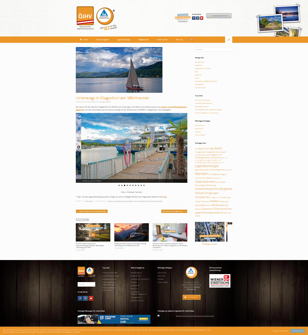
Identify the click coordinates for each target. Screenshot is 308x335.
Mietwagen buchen (202, 106)
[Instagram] (197, 18)
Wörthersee (158, 201)
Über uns (179, 40)
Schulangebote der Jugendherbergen (208, 110)
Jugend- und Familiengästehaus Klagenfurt (121, 201)
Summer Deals (200, 88)
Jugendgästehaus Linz (218, 162)
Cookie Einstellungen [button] (280, 331)
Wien (209, 205)
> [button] (184, 147)
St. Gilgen (212, 197)
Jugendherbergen (124, 40)
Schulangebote (223, 189)
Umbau (228, 197)
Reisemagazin (200, 185)
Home (86, 40)
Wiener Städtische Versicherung (206, 113)
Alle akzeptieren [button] (298, 331)
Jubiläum (198, 75)
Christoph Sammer (105, 102)
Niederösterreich (216, 178)
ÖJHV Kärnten (151, 201)
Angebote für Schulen (203, 68)
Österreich (207, 208)
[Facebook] (193, 18)
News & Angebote (102, 40)
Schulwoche (202, 197)
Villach (203, 205)
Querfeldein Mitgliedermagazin (206, 81)
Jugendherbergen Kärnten (205, 169)
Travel (222, 197)
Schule (199, 193)
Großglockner (200, 152)
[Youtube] (201, 18)
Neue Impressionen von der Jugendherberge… (91, 211)
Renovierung (211, 185)
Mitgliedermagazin (219, 174)
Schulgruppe (211, 193)
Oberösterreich (205, 182)
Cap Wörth (215, 148)
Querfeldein (221, 182)
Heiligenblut (211, 152)
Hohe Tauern (221, 152)
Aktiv (196, 149)
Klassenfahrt (228, 170)
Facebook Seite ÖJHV (202, 100)
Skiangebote (199, 84)
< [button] (79, 147)
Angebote (198, 65)
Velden (214, 201)
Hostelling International (203, 103)
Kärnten (136, 201)
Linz (210, 174)
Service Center (162, 40)
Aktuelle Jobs (199, 62)
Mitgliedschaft (143, 40)
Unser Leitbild (200, 135)
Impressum (199, 128)
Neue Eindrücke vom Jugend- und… (174, 211)
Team (218, 197)
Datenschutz (199, 125)
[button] (228, 39)
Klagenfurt (143, 201)
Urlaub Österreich (202, 201)
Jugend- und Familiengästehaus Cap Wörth (208, 156)
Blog (87, 201)
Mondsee (198, 178)
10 (144, 185)
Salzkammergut (204, 189)
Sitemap (198, 132)
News (90, 201)
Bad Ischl (203, 148)
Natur (204, 178)
